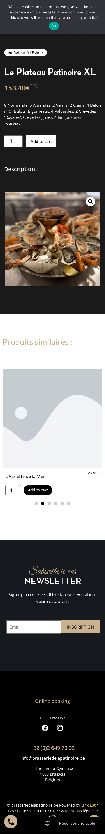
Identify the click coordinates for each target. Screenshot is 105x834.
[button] (90, 201)
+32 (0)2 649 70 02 (52, 747)
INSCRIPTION (80, 627)
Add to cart (41, 141)
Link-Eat (88, 805)
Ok (53, 26)
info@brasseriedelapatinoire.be (52, 758)
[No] (96, 16)
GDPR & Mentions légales (73, 810)
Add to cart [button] (38, 490)
